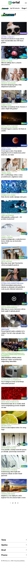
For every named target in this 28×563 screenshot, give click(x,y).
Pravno (4, 555)
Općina (4, 545)
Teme (3, 540)
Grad (3, 550)
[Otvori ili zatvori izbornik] (26, 3)
